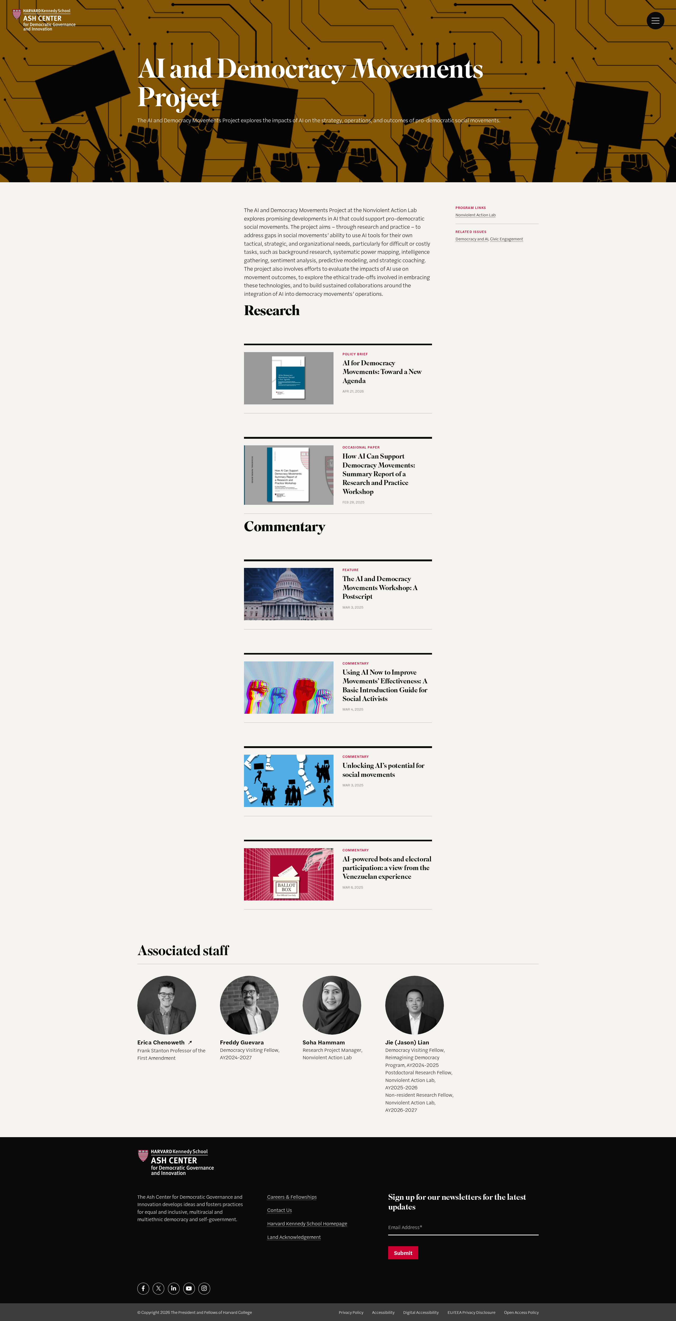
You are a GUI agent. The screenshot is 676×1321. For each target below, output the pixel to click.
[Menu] (655, 21)
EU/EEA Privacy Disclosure (471, 1312)
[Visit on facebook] (143, 1289)
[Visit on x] (159, 1289)
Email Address (398, 1221)
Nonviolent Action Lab (476, 215)
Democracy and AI (472, 239)
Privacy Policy (351, 1312)
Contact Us (279, 1209)
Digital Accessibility (421, 1312)
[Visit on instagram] (204, 1289)
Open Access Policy (521, 1312)
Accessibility (383, 1312)
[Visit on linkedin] (174, 1289)
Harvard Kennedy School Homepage (307, 1223)
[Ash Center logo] (44, 20)
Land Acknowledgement (294, 1236)
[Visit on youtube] (189, 1289)
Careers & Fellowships (292, 1196)
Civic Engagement (506, 239)
